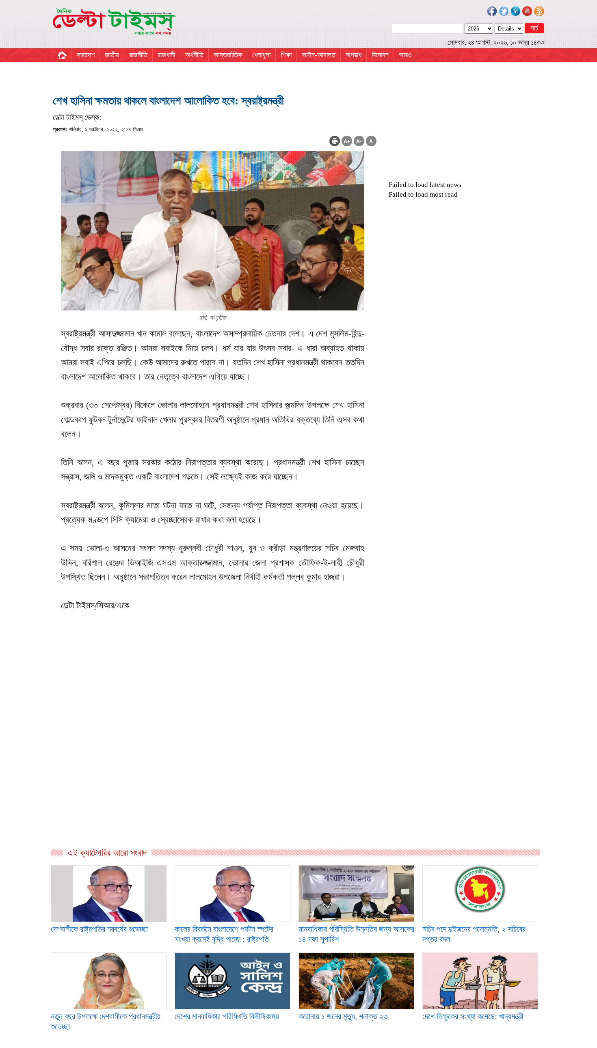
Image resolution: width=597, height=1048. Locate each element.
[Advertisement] (214, 759)
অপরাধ (353, 55)
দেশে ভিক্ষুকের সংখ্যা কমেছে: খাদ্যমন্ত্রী (472, 1016)
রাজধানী (166, 55)
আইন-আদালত (318, 55)
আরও (405, 55)
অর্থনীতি (194, 55)
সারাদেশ (86, 55)
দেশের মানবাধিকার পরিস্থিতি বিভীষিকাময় (227, 1016)
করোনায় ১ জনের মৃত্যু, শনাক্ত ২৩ (343, 1016)
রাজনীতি (138, 55)
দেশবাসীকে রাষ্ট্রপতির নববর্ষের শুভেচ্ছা (99, 928)
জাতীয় (112, 55)
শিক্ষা (286, 55)
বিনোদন (380, 55)
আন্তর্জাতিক (228, 55)
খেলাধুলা (261, 55)
